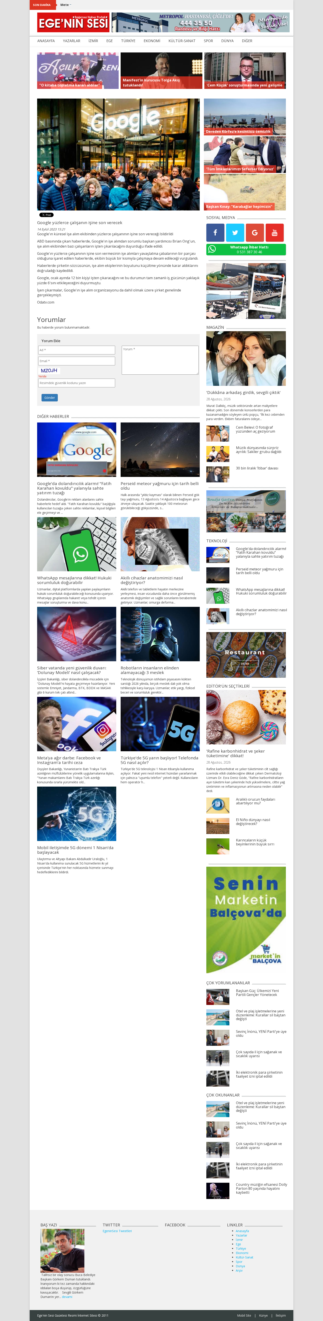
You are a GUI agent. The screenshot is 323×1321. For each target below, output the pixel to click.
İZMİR (93, 40)
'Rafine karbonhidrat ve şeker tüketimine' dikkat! (235, 753)
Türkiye (241, 1248)
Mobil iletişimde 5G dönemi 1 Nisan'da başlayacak (75, 850)
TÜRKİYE (128, 40)
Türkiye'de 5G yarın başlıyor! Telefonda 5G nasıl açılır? (159, 760)
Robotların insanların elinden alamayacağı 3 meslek (150, 670)
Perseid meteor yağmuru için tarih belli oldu (160, 486)
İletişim (281, 1315)
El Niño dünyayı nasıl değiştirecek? (253, 821)
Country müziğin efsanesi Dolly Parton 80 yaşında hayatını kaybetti (261, 1188)
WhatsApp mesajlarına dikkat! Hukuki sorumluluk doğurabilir (74, 580)
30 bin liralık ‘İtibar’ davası (257, 468)
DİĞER (247, 40)
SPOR (208, 40)
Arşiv (239, 1270)
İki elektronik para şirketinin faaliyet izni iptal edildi (259, 1074)
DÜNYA (227, 40)
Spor (239, 1262)
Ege (238, 1244)
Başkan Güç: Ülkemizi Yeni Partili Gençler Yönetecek (257, 992)
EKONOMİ (152, 40)
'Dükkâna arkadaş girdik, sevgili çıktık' (243, 392)
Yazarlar (241, 1235)
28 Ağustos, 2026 (218, 399)
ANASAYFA (46, 40)
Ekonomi (242, 1253)
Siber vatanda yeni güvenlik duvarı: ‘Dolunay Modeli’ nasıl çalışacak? (71, 670)
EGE (109, 40)
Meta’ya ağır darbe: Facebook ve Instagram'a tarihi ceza (69, 760)
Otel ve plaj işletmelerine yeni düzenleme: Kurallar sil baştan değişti (260, 1015)
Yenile (42, 376)
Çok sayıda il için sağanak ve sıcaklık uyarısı (259, 1054)
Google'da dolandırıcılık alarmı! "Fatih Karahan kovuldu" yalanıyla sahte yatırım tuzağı (74, 488)
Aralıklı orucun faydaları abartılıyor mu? (255, 801)
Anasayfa (242, 1231)
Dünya (240, 1266)
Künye (263, 1315)
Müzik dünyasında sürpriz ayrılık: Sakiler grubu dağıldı (258, 449)
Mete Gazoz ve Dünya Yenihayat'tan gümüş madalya (102, 5)
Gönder (49, 397)
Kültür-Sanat (244, 1257)
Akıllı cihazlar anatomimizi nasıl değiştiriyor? (152, 580)
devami (67, 1297)
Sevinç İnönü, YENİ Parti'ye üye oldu (261, 1033)
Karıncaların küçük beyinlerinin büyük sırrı (255, 842)
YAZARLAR (71, 40)
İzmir (239, 1240)
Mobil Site (244, 1315)
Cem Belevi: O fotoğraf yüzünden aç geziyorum (255, 429)
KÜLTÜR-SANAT (182, 40)
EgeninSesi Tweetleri (117, 1231)
